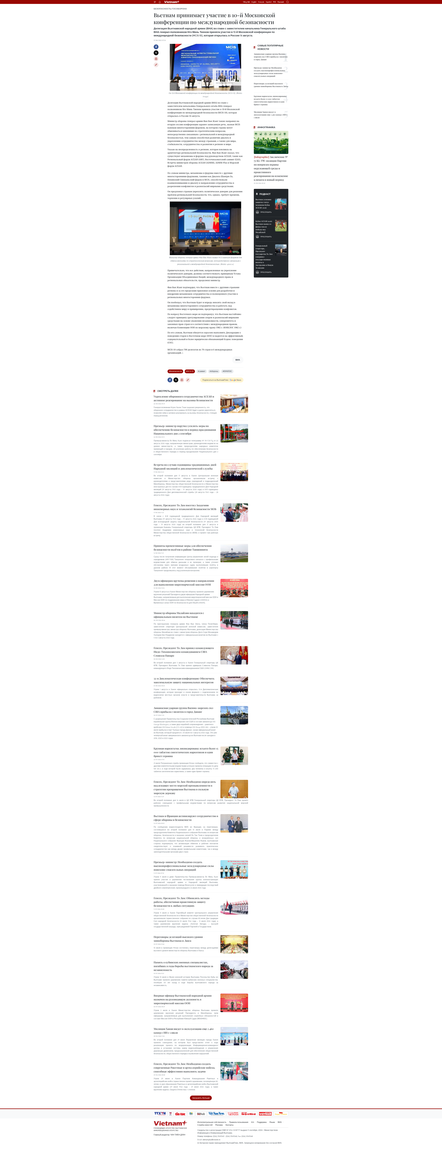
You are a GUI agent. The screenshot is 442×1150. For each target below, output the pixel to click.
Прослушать (266, 212)
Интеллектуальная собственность (211, 1122)
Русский (281, 2)
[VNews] (170, 1113)
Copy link (156, 64)
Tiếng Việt (246, 2)
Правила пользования (238, 1122)
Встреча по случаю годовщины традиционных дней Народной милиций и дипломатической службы (185, 466)
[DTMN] (248, 1113)
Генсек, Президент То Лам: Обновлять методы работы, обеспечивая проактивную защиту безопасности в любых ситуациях (181, 901)
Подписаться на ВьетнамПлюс (215, 380)
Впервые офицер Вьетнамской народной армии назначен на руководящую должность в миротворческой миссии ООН (183, 999)
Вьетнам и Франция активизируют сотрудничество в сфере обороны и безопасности (186, 817)
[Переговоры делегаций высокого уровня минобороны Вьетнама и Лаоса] (234, 944)
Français (261, 2)
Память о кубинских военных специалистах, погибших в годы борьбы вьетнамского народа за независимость (183, 966)
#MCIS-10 (189, 371)
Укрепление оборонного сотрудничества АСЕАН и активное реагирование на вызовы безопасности (184, 398)
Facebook (156, 46)
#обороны (214, 371)
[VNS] (216, 1113)
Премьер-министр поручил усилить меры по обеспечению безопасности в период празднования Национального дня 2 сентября (185, 429)
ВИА (280, 1122)
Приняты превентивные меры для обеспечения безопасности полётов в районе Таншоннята (183, 547)
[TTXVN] (160, 1113)
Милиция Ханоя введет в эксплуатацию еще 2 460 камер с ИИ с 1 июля (184, 1030)
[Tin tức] (180, 1113)
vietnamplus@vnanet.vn (211, 1139)
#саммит (201, 371)
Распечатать (156, 58)
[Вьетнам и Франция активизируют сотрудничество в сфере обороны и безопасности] (234, 823)
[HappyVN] (281, 1113)
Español (268, 2)
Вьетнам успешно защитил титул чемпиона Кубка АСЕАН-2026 (263, 203)
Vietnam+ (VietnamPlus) (172, 2)
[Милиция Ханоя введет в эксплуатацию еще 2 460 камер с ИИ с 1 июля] (234, 1036)
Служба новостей (204, 1125)
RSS (252, 1122)
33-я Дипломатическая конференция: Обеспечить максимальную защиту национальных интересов (184, 680)
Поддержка (262, 1122)
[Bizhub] (200, 1113)
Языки (272, 1122)
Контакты (230, 1125)
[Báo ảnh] (265, 1113)
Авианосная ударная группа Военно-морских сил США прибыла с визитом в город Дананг (183, 709)
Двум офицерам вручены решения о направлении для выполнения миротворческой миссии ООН (184, 582)
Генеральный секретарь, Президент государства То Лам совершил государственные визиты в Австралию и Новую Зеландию (264, 256)
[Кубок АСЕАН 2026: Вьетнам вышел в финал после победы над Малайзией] (281, 225)
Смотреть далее (167, 391)
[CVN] (233, 1113)
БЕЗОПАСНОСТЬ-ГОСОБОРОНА (170, 8)
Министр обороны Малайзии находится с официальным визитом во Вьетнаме (179, 614)
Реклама (219, 1125)
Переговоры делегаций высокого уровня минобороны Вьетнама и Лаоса (178, 938)
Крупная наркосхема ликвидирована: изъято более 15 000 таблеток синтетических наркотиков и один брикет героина (186, 752)
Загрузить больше (201, 1098)
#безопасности (175, 371)
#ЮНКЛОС (227, 371)
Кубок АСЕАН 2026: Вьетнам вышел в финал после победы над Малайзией (264, 226)
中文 (274, 2)
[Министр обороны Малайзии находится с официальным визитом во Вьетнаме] (234, 620)
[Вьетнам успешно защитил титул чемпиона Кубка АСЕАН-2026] (281, 204)
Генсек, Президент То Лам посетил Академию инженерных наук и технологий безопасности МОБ (185, 507)
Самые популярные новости (270, 47)
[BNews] (191, 1113)
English (254, 2)
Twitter (156, 52)
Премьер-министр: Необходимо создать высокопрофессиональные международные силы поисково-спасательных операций (184, 865)
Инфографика (266, 127)
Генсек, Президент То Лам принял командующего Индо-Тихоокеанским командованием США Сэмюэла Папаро (184, 651)
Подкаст (264, 194)
